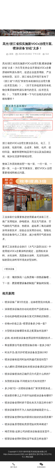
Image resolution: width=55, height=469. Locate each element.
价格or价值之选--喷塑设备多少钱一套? (25, 323)
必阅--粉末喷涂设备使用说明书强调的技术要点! (29, 338)
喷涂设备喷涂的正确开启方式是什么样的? (27, 374)
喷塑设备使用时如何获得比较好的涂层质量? (29, 417)
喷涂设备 (47, 63)
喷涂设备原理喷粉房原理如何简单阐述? (26, 424)
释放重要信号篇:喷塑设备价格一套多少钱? (28, 345)
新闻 (11, 54)
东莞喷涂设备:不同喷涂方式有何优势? (25, 381)
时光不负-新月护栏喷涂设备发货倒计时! (26, 352)
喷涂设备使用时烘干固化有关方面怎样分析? (29, 402)
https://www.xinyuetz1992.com (15, 454)
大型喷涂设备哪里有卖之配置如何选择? (26, 330)
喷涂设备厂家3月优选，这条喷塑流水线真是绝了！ (29, 302)
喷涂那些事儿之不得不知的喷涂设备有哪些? (29, 395)
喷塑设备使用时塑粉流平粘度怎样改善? (26, 438)
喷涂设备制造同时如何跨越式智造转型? (26, 359)
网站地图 (29, 457)
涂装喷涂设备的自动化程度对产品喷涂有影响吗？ (29, 309)
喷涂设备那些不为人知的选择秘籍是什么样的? (29, 410)
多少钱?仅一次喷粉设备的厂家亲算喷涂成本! (29, 388)
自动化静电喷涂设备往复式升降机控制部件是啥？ (29, 316)
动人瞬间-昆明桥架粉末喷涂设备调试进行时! (29, 366)
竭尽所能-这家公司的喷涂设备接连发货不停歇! (29, 431)
